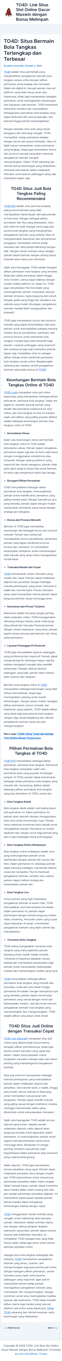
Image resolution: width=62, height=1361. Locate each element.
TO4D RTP (10, 760)
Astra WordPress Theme (33, 1353)
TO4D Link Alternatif (15, 1038)
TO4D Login (11, 392)
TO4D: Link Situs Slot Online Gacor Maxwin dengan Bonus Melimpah (33, 12)
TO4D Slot (10, 206)
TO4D (7, 71)
